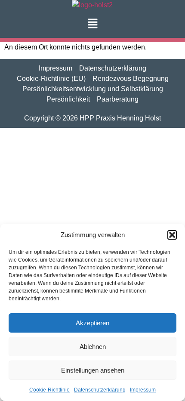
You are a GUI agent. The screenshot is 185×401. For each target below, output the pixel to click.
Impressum (143, 390)
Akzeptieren (92, 323)
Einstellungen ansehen (92, 370)
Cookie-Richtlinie (49, 390)
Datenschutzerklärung (100, 390)
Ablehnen (93, 346)
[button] (172, 235)
